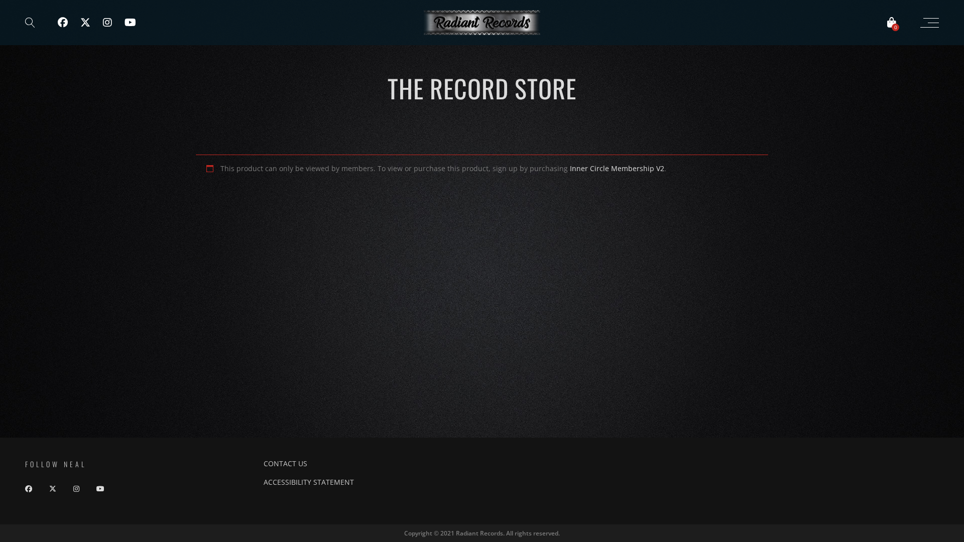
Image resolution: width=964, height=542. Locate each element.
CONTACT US (285, 463)
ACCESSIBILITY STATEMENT (309, 482)
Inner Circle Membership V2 (617, 168)
